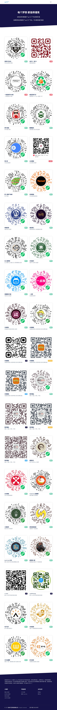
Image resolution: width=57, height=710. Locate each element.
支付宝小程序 (7, 694)
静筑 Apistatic (24, 694)
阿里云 (39, 692)
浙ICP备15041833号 (34, 707)
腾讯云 (39, 694)
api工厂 (7, 2)
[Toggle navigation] (50, 2)
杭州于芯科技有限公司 (13, 707)
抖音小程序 (7, 696)
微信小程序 (7, 692)
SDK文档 (23, 692)
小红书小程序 (7, 698)
